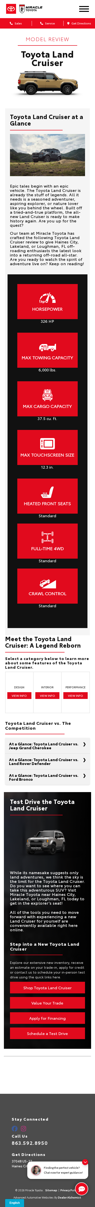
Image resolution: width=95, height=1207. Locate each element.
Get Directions (81, 23)
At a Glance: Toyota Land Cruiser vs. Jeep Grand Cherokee (43, 745)
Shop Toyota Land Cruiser (47, 987)
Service (49, 23)
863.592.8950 (30, 1142)
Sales (18, 23)
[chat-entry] (81, 1188)
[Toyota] (11, 9)
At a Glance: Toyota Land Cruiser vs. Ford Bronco (43, 777)
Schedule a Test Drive (47, 1033)
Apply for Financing (47, 1018)
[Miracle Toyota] (33, 9)
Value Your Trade (47, 1002)
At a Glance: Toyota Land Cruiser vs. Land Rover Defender (43, 761)
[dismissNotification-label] (85, 1162)
